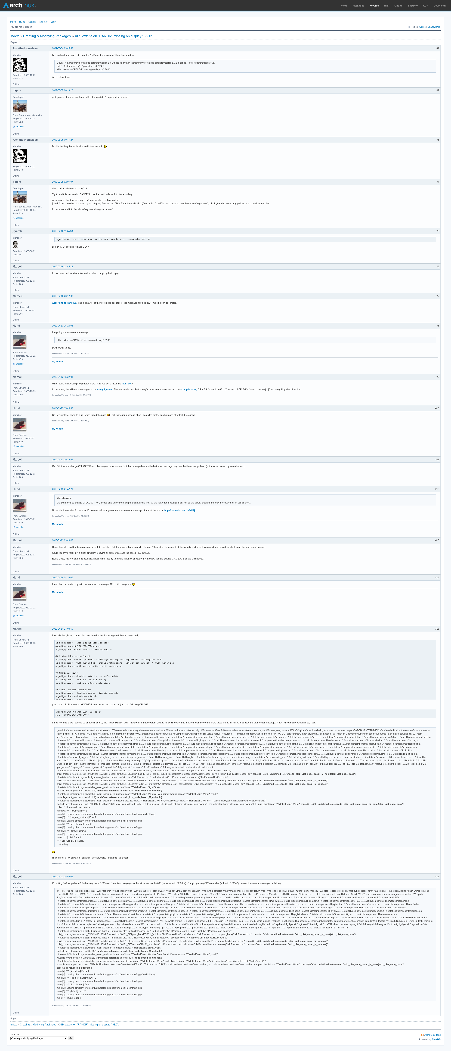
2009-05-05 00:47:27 (62, 139)
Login (53, 21)
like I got (126, 383)
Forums (374, 5)
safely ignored (105, 389)
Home (344, 5)
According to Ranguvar (64, 302)
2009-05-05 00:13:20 (62, 90)
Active (422, 27)
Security (413, 5)
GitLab (398, 5)
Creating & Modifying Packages (47, 36)
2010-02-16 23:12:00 (62, 296)
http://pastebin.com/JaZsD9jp (180, 510)
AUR (425, 5)
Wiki (386, 5)
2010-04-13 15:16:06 (62, 325)
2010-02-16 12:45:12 (62, 266)
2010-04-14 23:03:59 (62, 628)
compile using (189, 389)
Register (43, 21)
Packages (358, 5)
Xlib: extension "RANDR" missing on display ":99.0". (114, 36)
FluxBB (436, 1039)
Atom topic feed (432, 1035)
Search (32, 21)
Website (20, 126)
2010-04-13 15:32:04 (62, 377)
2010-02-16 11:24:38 (62, 231)
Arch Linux (19, 5)
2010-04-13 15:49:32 (62, 408)
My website (57, 361)
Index (13, 21)
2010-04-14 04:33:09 (62, 577)
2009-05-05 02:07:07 (62, 182)
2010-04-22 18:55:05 (62, 876)
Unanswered (434, 27)
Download (440, 5)
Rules (22, 21)
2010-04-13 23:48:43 (62, 540)
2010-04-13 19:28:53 (62, 459)
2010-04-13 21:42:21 (62, 489)
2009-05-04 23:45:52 (62, 48)
